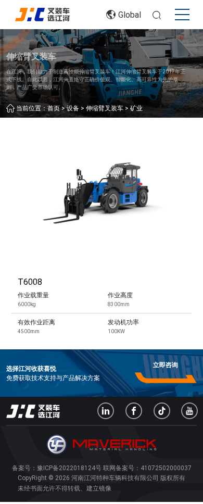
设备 (73, 108)
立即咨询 (165, 365)
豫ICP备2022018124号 (69, 468)
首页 (53, 108)
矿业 (136, 108)
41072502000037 (166, 468)
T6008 (30, 282)
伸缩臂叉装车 (104, 108)
